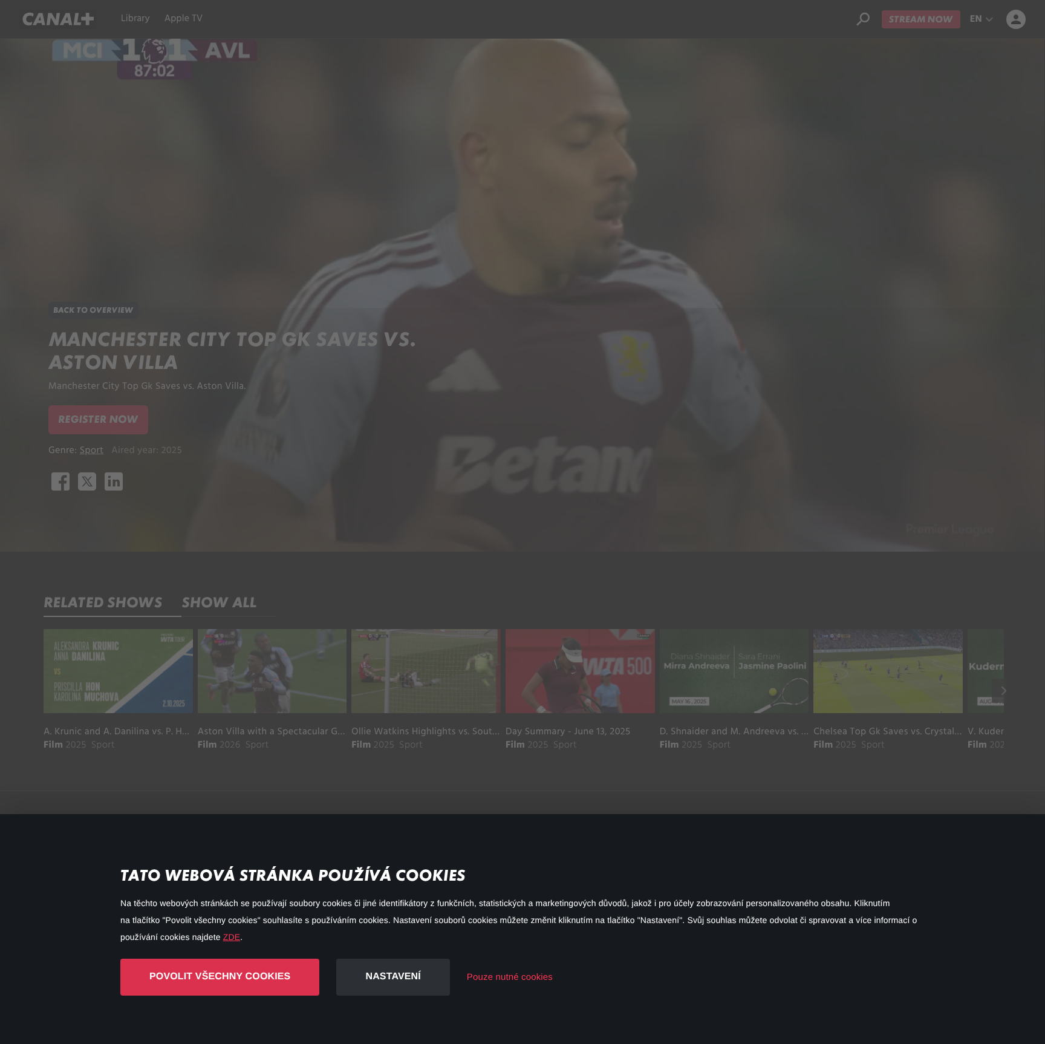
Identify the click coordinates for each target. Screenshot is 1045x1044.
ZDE (231, 937)
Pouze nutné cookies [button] (510, 977)
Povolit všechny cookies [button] (219, 976)
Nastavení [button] (392, 976)
